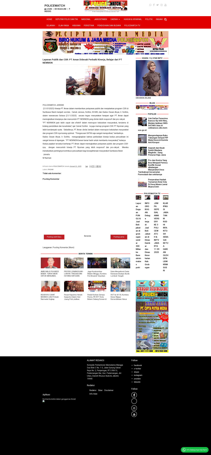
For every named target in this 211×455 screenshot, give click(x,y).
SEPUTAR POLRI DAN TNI (66, 19)
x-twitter (137, 368)
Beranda (87, 236)
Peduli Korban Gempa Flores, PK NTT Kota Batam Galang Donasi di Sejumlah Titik (96, 298)
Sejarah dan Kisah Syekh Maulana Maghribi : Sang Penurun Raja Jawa (157, 151)
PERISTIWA (89, 25)
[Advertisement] (61, 374)
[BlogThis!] (93, 166)
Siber (100, 390)
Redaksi (92, 390)
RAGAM (159, 19)
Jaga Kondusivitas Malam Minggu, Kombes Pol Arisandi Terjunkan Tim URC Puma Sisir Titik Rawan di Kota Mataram (97, 277)
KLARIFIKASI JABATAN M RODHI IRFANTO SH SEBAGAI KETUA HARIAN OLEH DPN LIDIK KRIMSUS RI (165, 237)
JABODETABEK (100, 19)
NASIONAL (86, 19)
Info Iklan (93, 394)
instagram (138, 375)
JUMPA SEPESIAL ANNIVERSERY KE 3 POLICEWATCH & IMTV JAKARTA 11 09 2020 (156, 227)
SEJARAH (51, 25)
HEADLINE (61, 9)
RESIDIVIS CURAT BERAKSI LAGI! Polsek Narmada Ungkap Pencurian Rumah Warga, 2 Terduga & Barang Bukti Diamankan (50, 300)
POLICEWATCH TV (132, 25)
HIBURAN (76, 25)
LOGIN (49, 9)
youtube (137, 379)
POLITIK (149, 19)
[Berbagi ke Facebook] (97, 166)
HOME (49, 19)
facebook (138, 365)
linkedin (137, 382)
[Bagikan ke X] (95, 166)
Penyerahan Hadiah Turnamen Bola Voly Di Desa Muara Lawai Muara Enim (157, 183)
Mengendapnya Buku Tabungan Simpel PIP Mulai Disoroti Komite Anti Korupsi (158, 139)
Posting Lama (119, 237)
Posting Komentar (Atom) (63, 247)
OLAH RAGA (63, 25)
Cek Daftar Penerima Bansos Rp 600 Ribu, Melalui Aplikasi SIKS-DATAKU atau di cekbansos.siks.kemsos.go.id (153, 124)
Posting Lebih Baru (54, 237)
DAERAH (114, 19)
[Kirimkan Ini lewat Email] (90, 166)
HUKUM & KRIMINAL (133, 19)
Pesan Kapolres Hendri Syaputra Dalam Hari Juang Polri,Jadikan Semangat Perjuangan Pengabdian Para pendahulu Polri (73, 300)
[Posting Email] (86, 166)
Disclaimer (108, 390)
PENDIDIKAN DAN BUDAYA (109, 25)
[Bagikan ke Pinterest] (100, 166)
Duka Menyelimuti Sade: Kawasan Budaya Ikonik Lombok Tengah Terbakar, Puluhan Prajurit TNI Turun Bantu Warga (120, 277)
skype (136, 372)
